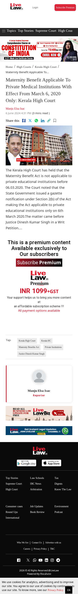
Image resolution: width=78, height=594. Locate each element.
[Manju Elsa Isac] (39, 377)
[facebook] (24, 120)
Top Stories (26, 31)
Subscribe (39, 262)
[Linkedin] (42, 120)
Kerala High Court (46, 66)
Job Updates (36, 506)
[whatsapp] (36, 120)
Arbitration (36, 489)
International (12, 517)
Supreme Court (45, 31)
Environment (62, 506)
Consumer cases (14, 506)
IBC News (35, 483)
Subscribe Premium (65, 7)
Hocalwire (45, 573)
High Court (12, 489)
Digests (58, 483)
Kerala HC (46, 340)
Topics (11, 31)
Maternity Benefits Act (29, 347)
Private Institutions (53, 347)
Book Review (37, 512)
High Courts (66, 31)
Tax (56, 478)
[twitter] (30, 120)
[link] (49, 120)
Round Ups (12, 512)
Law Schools (37, 478)
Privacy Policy (56, 590)
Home (9, 66)
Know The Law (63, 489)
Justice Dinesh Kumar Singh (31, 353)
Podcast (59, 512)
